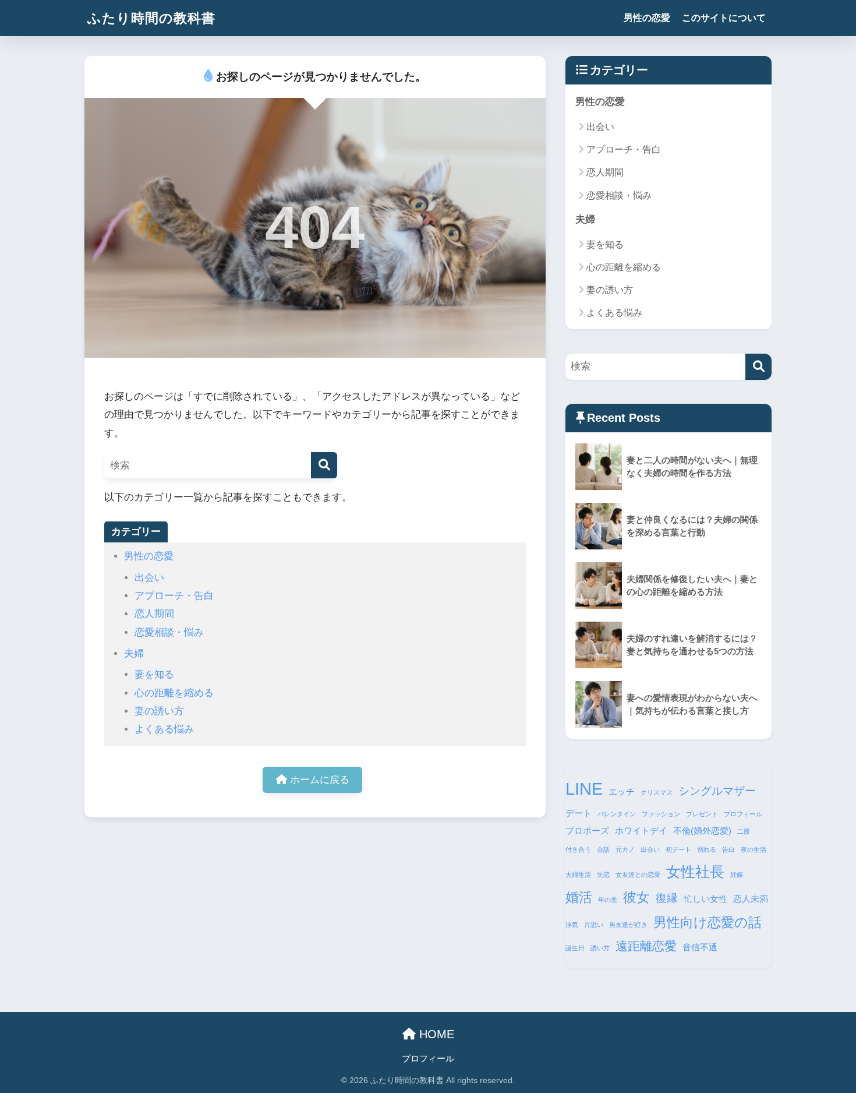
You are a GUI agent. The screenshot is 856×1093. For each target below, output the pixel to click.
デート (578, 813)
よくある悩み (164, 729)
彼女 (636, 897)
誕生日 (575, 947)
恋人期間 (154, 613)
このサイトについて (724, 18)
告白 (728, 849)
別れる (706, 849)
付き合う (578, 849)
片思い (593, 924)
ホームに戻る (318, 779)
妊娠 (736, 874)
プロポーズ (587, 830)
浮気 (571, 924)
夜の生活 (753, 849)
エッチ (622, 791)
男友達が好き (628, 924)
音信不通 (699, 947)
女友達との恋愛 (638, 874)
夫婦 (134, 653)
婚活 (578, 897)
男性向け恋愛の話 (707, 922)
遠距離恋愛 (646, 946)
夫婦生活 (578, 874)
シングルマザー (717, 791)
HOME (435, 1034)
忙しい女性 (705, 899)
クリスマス (657, 792)
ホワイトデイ (641, 830)
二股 (743, 831)
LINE (584, 788)
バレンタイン (616, 813)
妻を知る (154, 674)
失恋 (603, 874)
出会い (149, 577)
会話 (603, 849)
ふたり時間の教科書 (151, 18)
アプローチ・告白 (174, 595)
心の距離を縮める (174, 693)
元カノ (625, 849)
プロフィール (743, 813)
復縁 (667, 898)
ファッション (661, 813)
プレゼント (702, 813)
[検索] (324, 465)
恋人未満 (750, 899)
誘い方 (600, 947)
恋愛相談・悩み (169, 632)
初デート (678, 849)
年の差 (607, 899)
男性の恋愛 (647, 18)
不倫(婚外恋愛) (702, 830)
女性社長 (695, 871)
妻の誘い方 (159, 711)
